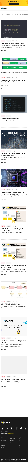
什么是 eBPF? (4, 440)
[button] (25, 392)
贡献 (20, 450)
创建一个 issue (11, 433)
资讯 (20, 447)
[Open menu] (26, 8)
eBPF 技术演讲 (4, 443)
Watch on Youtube (14, 4)
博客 (20, 440)
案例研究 (3, 445)
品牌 (20, 445)
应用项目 (12, 440)
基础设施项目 (13, 443)
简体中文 (18, 8)
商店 (20, 443)
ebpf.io (2, 459)
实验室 (2, 447)
